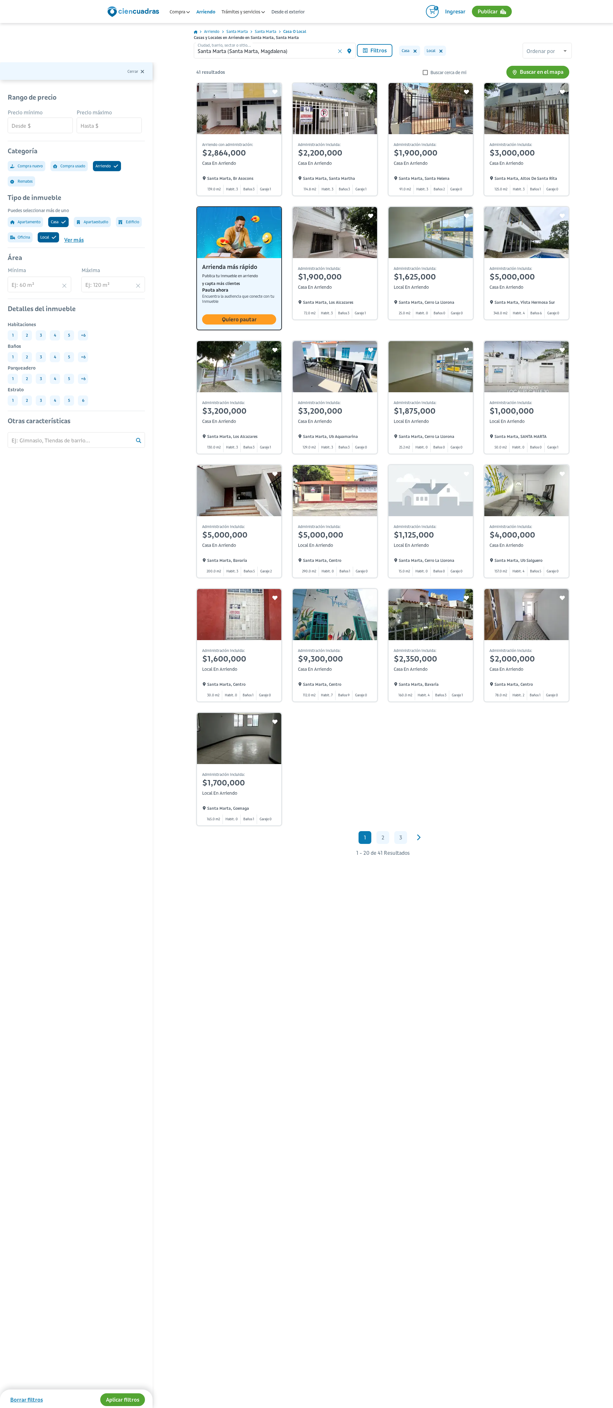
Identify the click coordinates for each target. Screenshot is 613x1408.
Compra (178, 11)
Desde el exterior (288, 12)
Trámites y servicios (241, 11)
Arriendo (205, 12)
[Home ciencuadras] (134, 12)
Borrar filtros (26, 1400)
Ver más (74, 239)
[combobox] (547, 51)
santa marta (237, 31)
